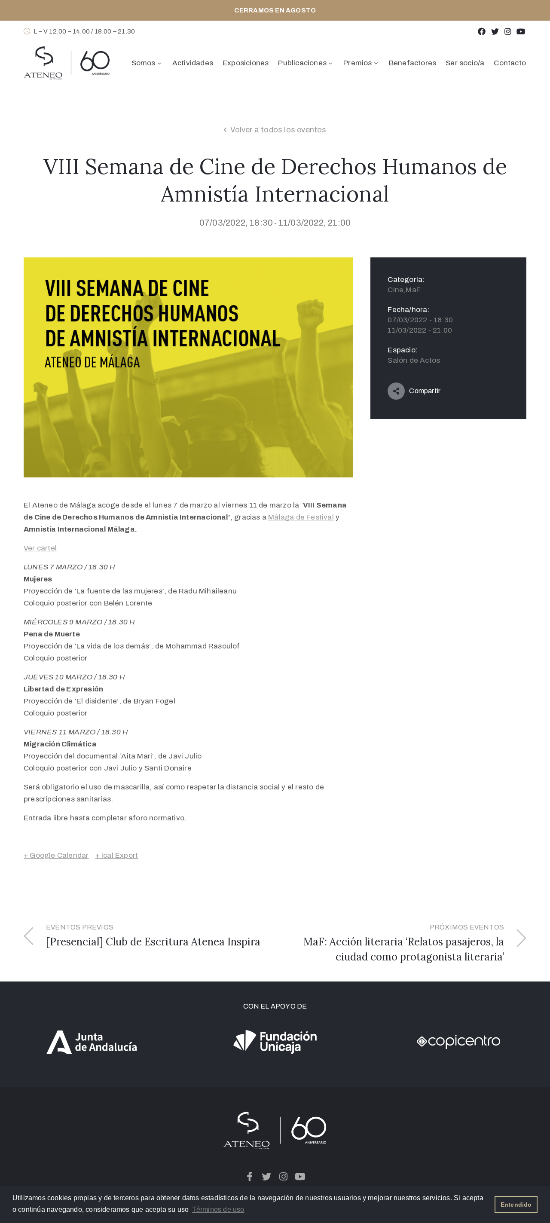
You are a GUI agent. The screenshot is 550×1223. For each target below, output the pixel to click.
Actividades (192, 63)
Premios (357, 63)
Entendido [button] (516, 1204)
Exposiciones (246, 63)
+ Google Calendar (56, 855)
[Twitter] (494, 31)
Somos (143, 63)
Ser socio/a (465, 63)
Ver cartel (40, 548)
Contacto (510, 63)
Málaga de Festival (301, 517)
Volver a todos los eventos (278, 129)
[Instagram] (507, 31)
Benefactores (412, 63)
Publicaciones (302, 63)
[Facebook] (482, 31)
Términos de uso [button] (218, 1209)
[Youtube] (521, 31)
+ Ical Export (116, 855)
